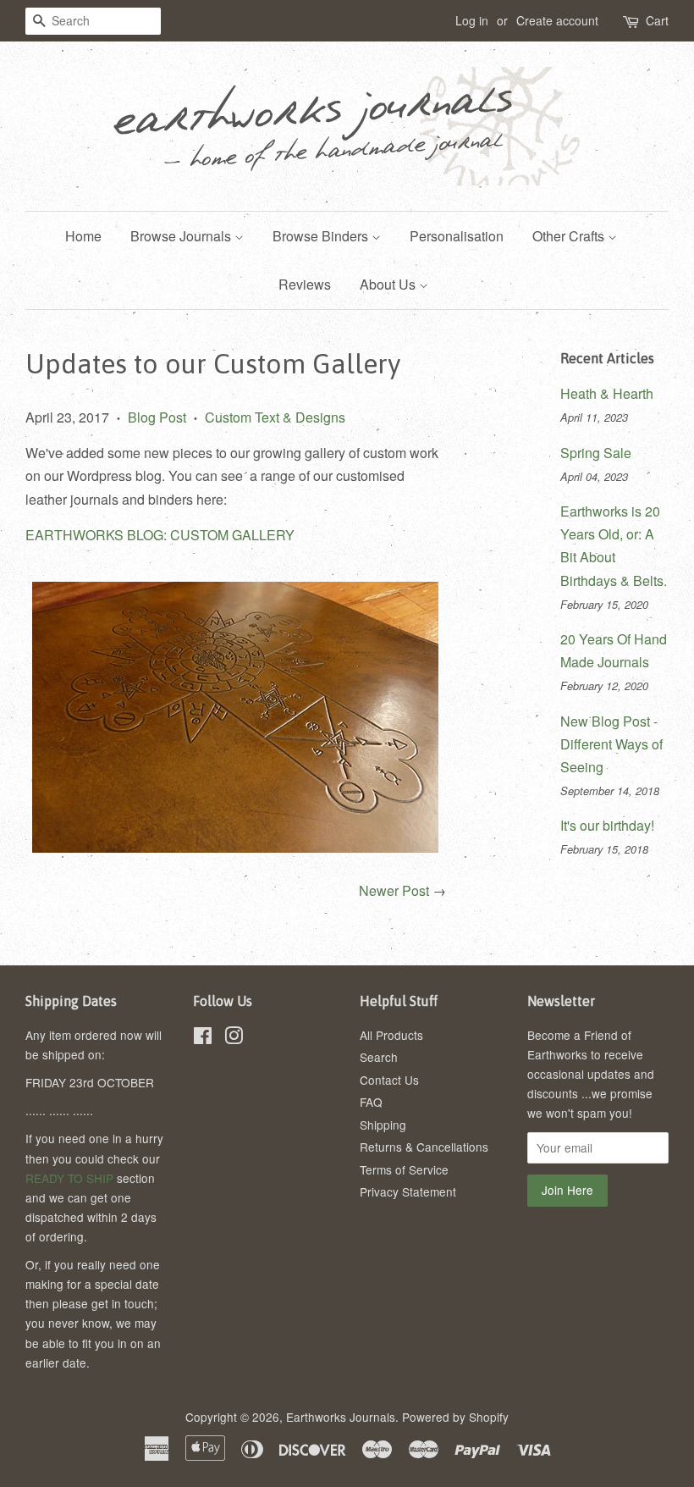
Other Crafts (570, 236)
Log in (471, 20)
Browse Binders (322, 236)
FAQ (371, 1101)
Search (379, 1056)
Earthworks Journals (340, 1416)
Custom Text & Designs (275, 417)
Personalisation (457, 236)
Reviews (304, 284)
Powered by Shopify (455, 1416)
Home (83, 236)
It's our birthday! (607, 825)
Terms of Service (404, 1169)
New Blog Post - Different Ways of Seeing (611, 744)
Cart (657, 20)
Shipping (383, 1124)
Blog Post (157, 417)
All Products (391, 1034)
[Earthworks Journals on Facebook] (202, 1038)
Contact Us (389, 1079)
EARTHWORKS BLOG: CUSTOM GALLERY (160, 534)
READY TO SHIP (69, 1177)
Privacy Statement (408, 1191)
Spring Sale (595, 452)
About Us (389, 284)
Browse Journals (182, 236)
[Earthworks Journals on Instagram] (233, 1038)
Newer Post (394, 890)
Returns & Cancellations (424, 1146)
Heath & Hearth (606, 393)
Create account (557, 20)
